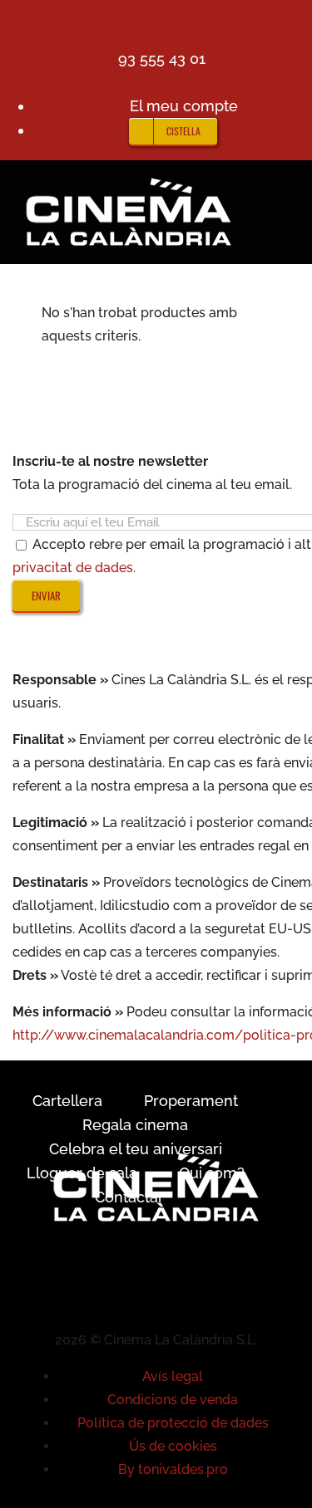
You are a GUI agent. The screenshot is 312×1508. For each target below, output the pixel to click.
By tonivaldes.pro (173, 1469)
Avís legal (172, 1376)
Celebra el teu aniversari (135, 1149)
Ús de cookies (173, 1446)
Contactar (129, 1197)
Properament (191, 1100)
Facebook (71, 410)
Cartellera (67, 1100)
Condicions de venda (172, 1400)
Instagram (148, 410)
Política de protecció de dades (173, 1423)
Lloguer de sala (82, 1173)
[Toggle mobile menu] (280, 185)
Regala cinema (135, 1124)
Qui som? (212, 1173)
